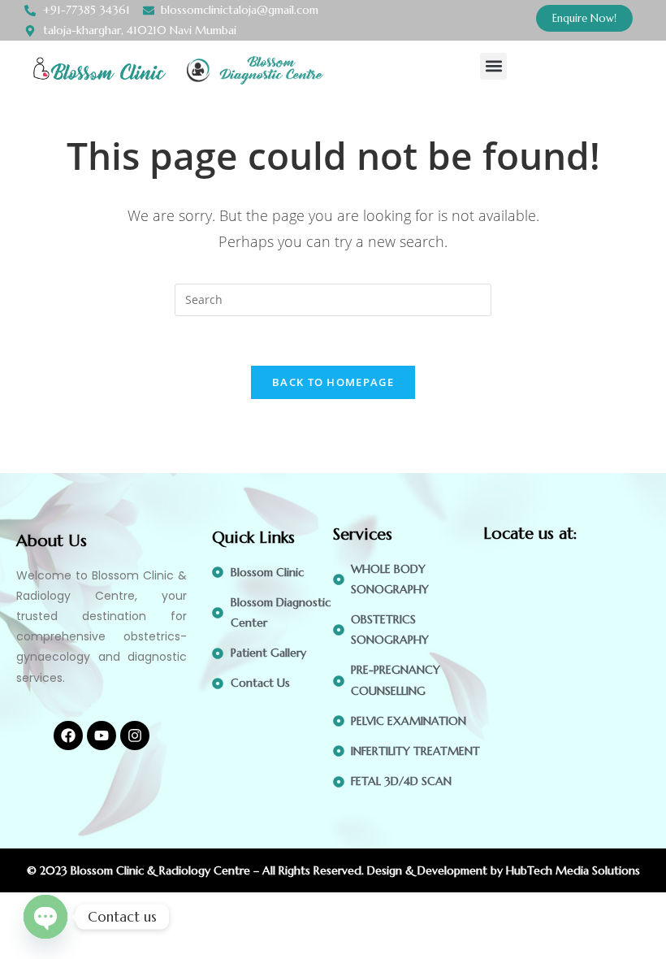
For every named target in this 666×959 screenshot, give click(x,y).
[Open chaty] (45, 917)
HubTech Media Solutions (573, 870)
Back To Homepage (333, 382)
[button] (493, 66)
